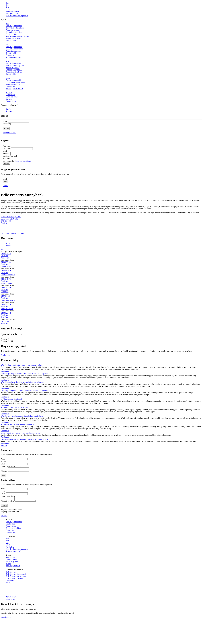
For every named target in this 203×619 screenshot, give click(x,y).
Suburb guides (11, 41)
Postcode (6, 158)
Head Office (10, 524)
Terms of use (10, 599)
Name (3, 459)
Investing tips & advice (14, 89)
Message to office (7, 501)
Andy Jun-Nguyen (8, 300)
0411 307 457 (6, 321)
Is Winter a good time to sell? (11, 399)
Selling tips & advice (13, 57)
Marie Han (5, 258)
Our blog (9, 99)
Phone (3, 461)
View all (4, 446)
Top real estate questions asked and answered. (18, 424)
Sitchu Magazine (12, 562)
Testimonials (10, 55)
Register (4, 516)
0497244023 (5, 296)
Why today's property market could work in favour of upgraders (24, 374)
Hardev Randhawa (8, 275)
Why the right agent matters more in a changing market (21, 365)
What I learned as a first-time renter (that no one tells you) (22, 382)
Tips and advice (11, 559)
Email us (4, 223)
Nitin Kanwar (6, 266)
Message (4, 471)
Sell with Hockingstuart (14, 49)
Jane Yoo (4, 317)
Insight (8, 564)
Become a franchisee (13, 528)
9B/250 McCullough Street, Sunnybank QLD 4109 (11, 218)
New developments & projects (17, 16)
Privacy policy (11, 597)
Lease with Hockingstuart (15, 82)
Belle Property (11, 572)
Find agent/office (12, 13)
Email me (4, 256)
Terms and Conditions (23, 161)
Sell (7, 5)
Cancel (5, 186)
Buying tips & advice (13, 38)
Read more (5, 371)
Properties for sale (12, 30)
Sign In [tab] (8, 109)
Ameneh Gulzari (7, 309)
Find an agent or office (14, 26)
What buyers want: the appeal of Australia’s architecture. (22, 416)
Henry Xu (4, 292)
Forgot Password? (9, 133)
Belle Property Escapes (14, 578)
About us (9, 93)
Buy (7, 3)
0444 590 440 (6, 287)
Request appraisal (12, 11)
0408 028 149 (6, 313)
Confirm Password (10, 156)
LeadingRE (10, 580)
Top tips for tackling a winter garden (14, 407)
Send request (5, 355)
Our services (10, 95)
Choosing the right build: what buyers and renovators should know (25, 390)
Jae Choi (4, 249)
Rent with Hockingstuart (15, 66)
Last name (6, 148)
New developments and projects (17, 36)
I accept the (18, 161)
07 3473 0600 (6, 221)
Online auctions (11, 34)
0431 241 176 (6, 279)
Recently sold (11, 53)
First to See (10, 547)
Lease (8, 9)
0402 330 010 (6, 271)
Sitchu (8, 582)
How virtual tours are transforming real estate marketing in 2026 (24, 439)
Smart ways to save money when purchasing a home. (20, 433)
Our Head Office (12, 97)
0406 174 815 (6, 254)
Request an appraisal (13, 51)
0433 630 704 (6, 262)
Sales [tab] (8, 243)
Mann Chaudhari (7, 283)
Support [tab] (9, 245)
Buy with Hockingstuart (14, 28)
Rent (7, 7)
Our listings (21, 233)
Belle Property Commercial (16, 574)
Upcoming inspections (14, 32)
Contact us (10, 530)
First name (7, 146)
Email (5, 121)
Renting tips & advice (14, 72)
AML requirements (13, 566)
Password (6, 124)
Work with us (11, 101)
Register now (6, 617)
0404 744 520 (6, 304)
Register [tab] (9, 111)
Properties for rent (12, 68)
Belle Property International (16, 576)
